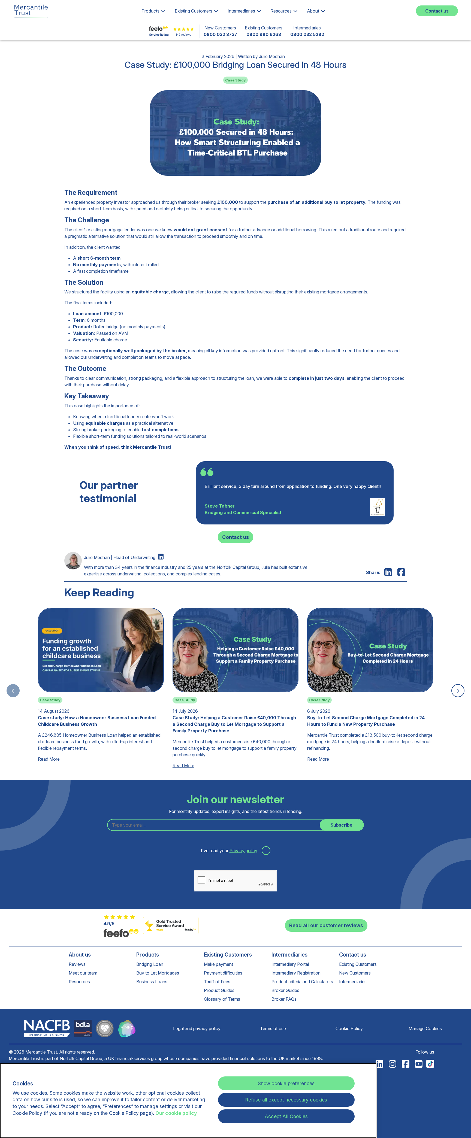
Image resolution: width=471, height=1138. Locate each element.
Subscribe (341, 825)
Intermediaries (289, 954)
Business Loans (151, 981)
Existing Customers (228, 954)
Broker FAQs (284, 999)
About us (80, 954)
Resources (79, 981)
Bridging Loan (149, 964)
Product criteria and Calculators (302, 981)
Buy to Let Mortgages (157, 973)
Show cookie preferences (286, 1083)
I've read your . (230, 850)
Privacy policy (243, 850)
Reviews (77, 964)
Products (147, 954)
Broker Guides (285, 990)
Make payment (218, 964)
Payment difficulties (223, 973)
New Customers (355, 973)
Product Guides (219, 990)
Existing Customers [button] (193, 11)
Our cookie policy (176, 1113)
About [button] (313, 11)
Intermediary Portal (290, 964)
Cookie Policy (349, 1028)
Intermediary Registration (296, 973)
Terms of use (273, 1028)
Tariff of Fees (217, 981)
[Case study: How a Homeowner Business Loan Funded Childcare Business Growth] (101, 688)
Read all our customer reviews (326, 925)
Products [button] (150, 11)
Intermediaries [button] (241, 11)
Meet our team (83, 973)
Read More (49, 759)
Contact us (437, 11)
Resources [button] (281, 11)
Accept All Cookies (286, 1116)
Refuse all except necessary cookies (286, 1100)
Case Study (235, 80)
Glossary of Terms (222, 999)
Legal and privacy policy (197, 1028)
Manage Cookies (425, 1028)
